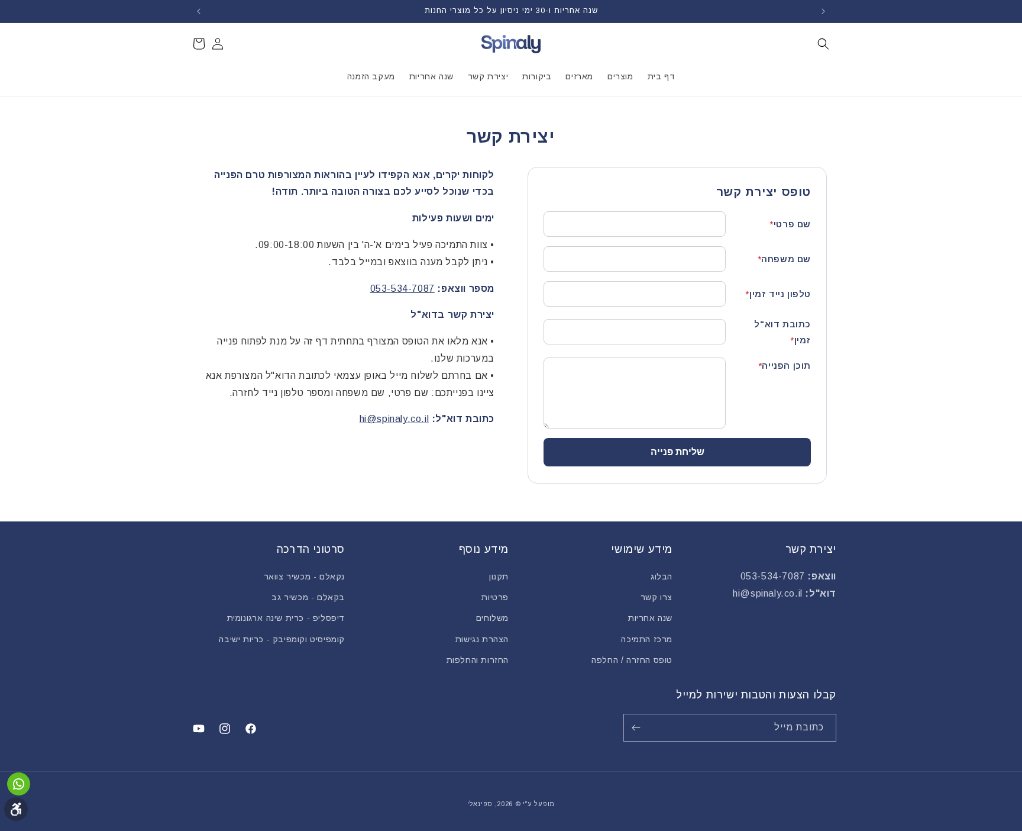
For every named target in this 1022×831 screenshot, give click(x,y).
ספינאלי (480, 803)
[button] (823, 44)
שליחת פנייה (677, 452)
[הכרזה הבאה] (199, 11)
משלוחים (492, 618)
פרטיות (495, 597)
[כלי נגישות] (16, 809)
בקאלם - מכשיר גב (308, 597)
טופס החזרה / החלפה (631, 660)
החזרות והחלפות (478, 660)
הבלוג (661, 576)
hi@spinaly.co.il (394, 419)
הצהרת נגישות (482, 639)
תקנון (499, 576)
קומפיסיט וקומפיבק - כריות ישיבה (282, 639)
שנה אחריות (650, 618)
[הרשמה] (638, 728)
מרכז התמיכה (646, 639)
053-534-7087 (402, 289)
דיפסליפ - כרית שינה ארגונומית (286, 618)
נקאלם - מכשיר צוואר (304, 576)
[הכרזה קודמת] (823, 11)
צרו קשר (656, 597)
